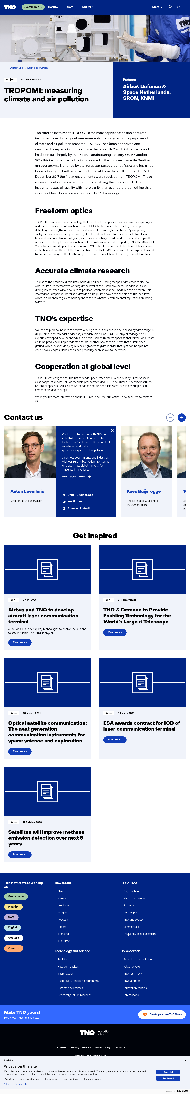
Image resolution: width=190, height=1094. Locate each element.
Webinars (63, 905)
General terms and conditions (91, 1056)
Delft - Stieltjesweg (80, 495)
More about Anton (74, 477)
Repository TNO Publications (74, 995)
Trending (63, 934)
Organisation (131, 891)
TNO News (64, 941)
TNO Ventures (132, 980)
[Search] (170, 7)
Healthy (53, 7)
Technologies (66, 973)
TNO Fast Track (133, 973)
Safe (70, 7)
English (7, 1060)
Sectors (13, 938)
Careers (13, 948)
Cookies (61, 1048)
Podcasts (63, 919)
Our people (130, 912)
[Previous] (170, 417)
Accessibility (102, 1048)
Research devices (68, 966)
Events (62, 898)
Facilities (63, 959)
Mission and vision (134, 898)
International (132, 995)
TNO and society (133, 919)
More (155, 7)
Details (7, 1084)
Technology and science (72, 951)
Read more (22, 643)
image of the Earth (64, 254)
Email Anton (75, 502)
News (61, 891)
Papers (62, 926)
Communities (131, 926)
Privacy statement (81, 1048)
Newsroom (63, 883)
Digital (86, 7)
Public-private (132, 966)
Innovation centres (135, 988)
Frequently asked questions (140, 934)
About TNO (128, 883)
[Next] (182, 417)
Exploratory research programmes (79, 980)
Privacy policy (21, 1084)
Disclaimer (120, 1048)
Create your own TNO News (166, 1014)
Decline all (168, 1078)
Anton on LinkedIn (79, 508)
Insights (63, 912)
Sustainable (31, 7)
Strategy (129, 905)
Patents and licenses (70, 988)
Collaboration (130, 951)
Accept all (169, 1072)
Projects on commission (138, 959)
